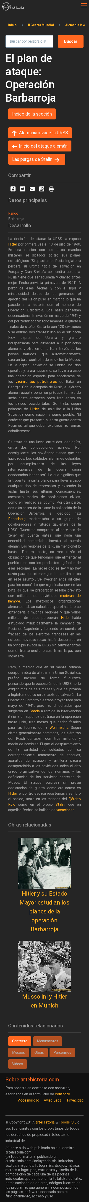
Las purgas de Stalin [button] (32, 159)
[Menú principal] (84, 5)
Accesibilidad (28, 1100)
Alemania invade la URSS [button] (43, 132)
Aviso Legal (53, 1100)
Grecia (35, 711)
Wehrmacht (59, 727)
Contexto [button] (19, 1041)
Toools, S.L (67, 1122)
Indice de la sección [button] (32, 114)
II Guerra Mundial (41, 25)
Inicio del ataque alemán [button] (43, 146)
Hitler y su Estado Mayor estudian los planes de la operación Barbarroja (44, 911)
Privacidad (75, 1100)
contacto (62, 1094)
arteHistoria (45, 1122)
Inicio (12, 25)
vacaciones (65, 810)
